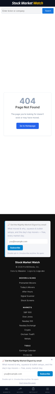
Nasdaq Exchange (27, 325)
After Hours (27, 292)
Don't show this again (27, 383)
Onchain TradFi (27, 334)
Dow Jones (28, 317)
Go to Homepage (27, 126)
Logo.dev (40, 271)
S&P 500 (28, 312)
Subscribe (15, 247)
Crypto (27, 330)
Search (48, 11)
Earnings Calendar (27, 350)
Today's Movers (27, 287)
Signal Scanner (27, 296)
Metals (28, 339)
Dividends (27, 355)
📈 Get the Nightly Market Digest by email (27, 225)
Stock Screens (27, 300)
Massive (22, 271)
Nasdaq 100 (27, 321)
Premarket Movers (27, 283)
